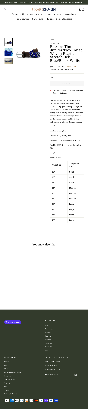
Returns (48, 336)
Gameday (69, 14)
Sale (41, 19)
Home (52, 40)
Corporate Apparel (64, 19)
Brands (15, 14)
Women (33, 14)
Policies (48, 339)
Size (52, 77)
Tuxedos (51, 19)
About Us (48, 343)
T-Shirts (33, 19)
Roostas (55, 43)
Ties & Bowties (22, 19)
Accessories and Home (51, 14)
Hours (47, 350)
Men (24, 14)
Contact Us (49, 347)
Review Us (49, 329)
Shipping (53, 69)
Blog (46, 325)
